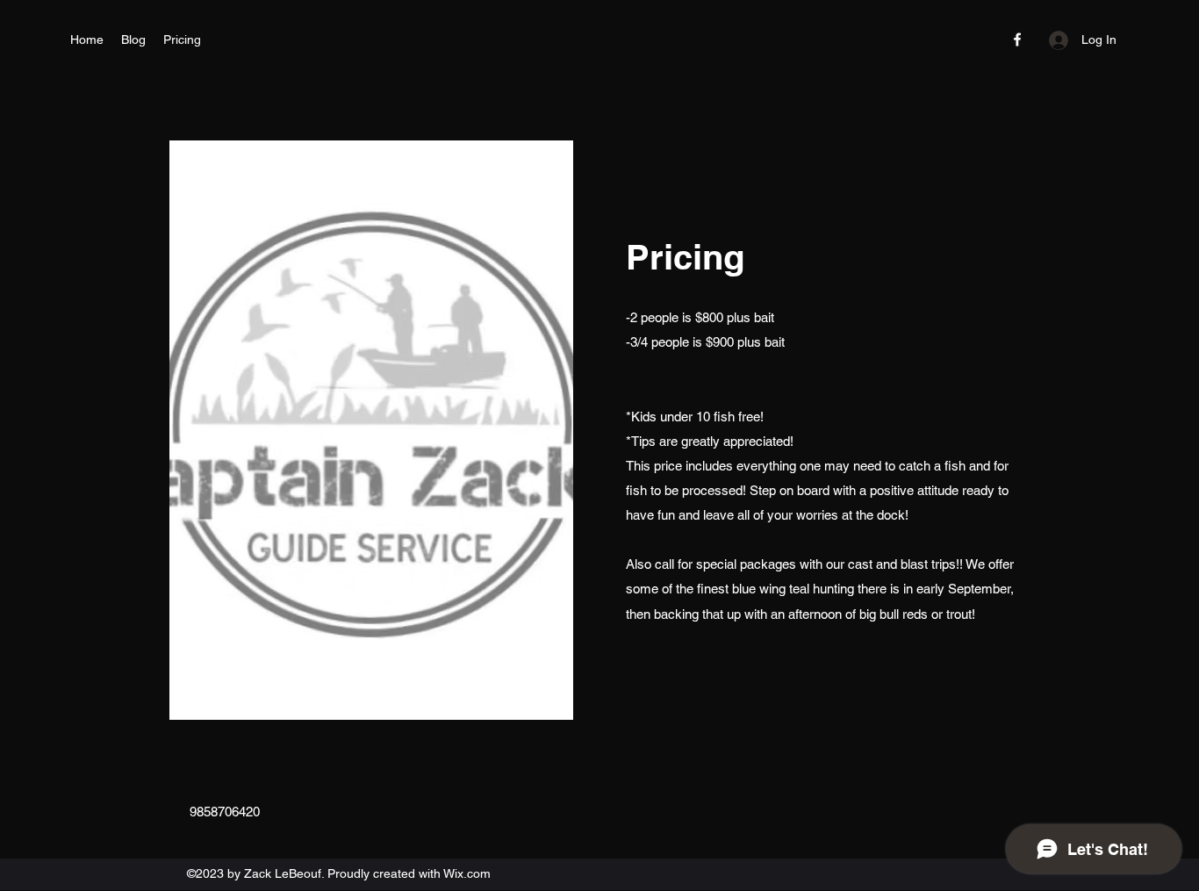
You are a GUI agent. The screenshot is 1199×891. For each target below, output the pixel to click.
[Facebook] (1017, 39)
